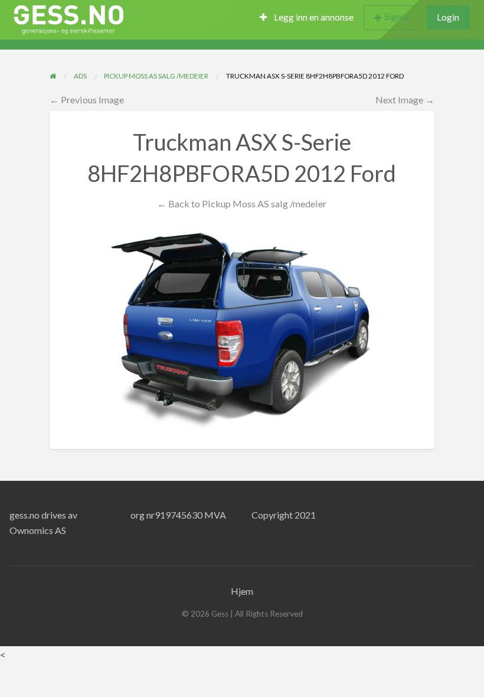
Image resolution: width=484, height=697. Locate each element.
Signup (397, 16)
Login (448, 17)
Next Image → (404, 99)
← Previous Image (87, 99)
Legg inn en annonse (313, 17)
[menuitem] (307, 18)
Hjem (242, 591)
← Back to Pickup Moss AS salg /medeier (241, 203)
